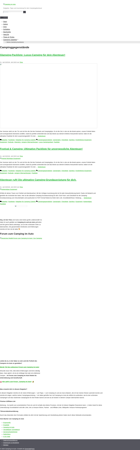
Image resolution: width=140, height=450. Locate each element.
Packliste (57, 142)
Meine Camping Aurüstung (15, 42)
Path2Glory (7, 434)
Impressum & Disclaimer (11, 443)
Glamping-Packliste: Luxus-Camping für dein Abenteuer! (32, 55)
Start (5, 21)
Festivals (11, 142)
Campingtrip (57, 140)
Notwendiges (87, 201)
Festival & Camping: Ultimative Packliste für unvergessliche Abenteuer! (41, 148)
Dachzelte (7, 32)
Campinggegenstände (45, 140)
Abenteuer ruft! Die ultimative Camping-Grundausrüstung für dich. (38, 179)
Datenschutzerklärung (10, 440)
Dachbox (72, 140)
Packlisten (11, 140)
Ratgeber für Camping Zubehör (26, 140)
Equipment (3, 142)
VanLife (6, 34)
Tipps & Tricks (8, 37)
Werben (5, 445)
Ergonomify (7, 422)
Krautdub (6, 425)
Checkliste (64, 140)
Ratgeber (4, 140)
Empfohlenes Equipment (83, 140)
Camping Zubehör (10, 40)
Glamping (17, 142)
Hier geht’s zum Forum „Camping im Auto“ (17, 381)
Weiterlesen (42, 136)
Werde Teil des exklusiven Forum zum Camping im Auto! (19, 367)
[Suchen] (24, 12)
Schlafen (6, 29)
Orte (5, 27)
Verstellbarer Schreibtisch (11, 429)
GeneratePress (30, 449)
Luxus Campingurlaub (46, 142)
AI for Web (6, 436)
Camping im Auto (8, 427)
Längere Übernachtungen (29, 142)
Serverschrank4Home (10, 432)
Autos (5, 24)
